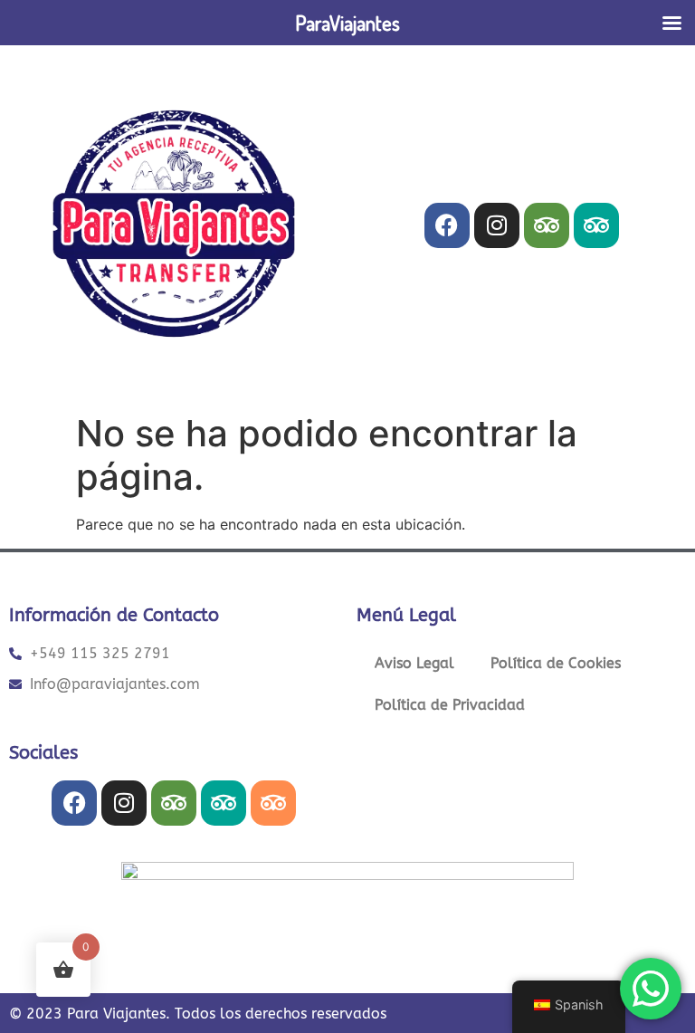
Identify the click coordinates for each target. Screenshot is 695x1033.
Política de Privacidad (450, 704)
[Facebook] (447, 225)
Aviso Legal (414, 663)
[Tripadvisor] (546, 225)
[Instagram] (496, 225)
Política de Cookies (555, 663)
